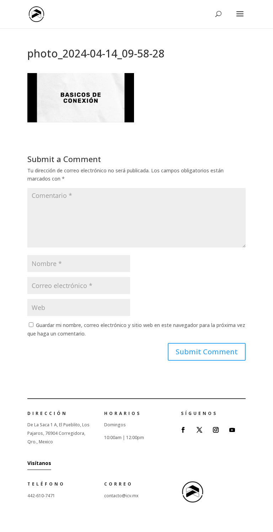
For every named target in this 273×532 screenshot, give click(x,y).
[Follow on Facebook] (183, 430)
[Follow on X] (199, 430)
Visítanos (39, 463)
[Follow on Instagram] (215, 430)
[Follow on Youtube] (232, 430)
